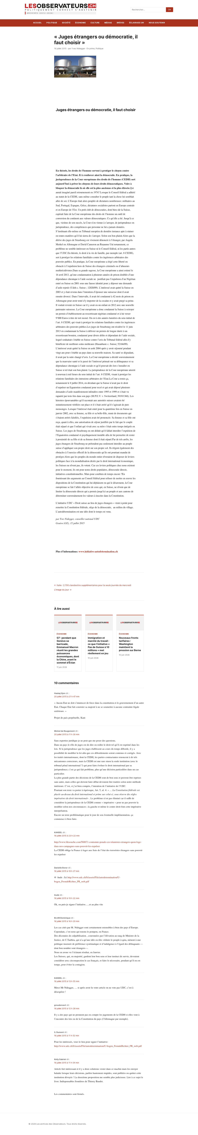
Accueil (37, 23)
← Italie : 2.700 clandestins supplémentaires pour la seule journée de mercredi (92, 585)
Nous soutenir (157, 23)
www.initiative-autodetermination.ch (98, 551)
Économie (80, 23)
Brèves (120, 23)
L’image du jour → (63, 589)
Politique (51, 23)
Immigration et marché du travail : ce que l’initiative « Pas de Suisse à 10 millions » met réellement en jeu (99, 645)
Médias (108, 23)
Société (66, 23)
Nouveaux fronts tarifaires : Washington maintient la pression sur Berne (130, 644)
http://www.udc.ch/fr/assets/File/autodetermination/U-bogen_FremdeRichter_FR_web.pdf (98, 1045)
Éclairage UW (136, 23)
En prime (91, 48)
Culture (95, 23)
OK (169, 9)
